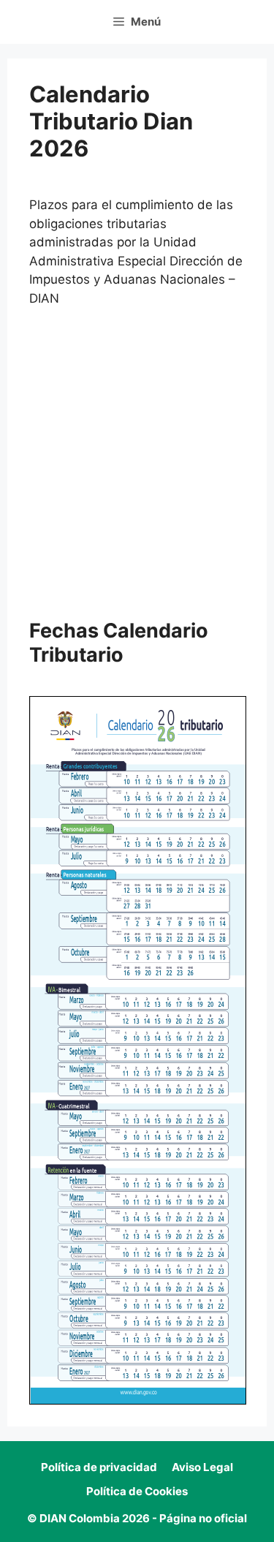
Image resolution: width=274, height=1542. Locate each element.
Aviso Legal (202, 1467)
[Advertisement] (137, 464)
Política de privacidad (99, 1467)
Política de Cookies (137, 1491)
